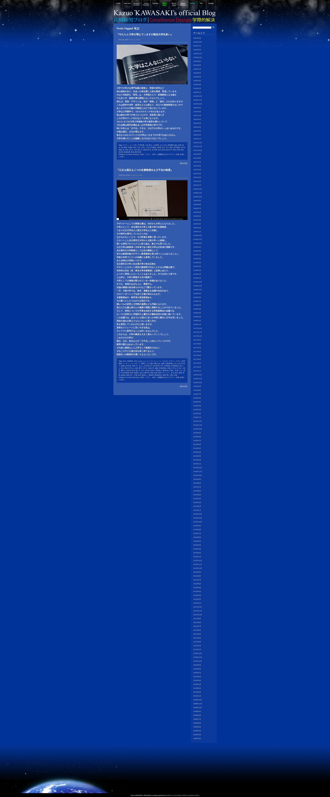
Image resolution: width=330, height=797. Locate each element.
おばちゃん (142, 361)
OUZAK (192, 3)
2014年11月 (197, 471)
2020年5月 (197, 216)
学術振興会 (163, 368)
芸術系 (121, 152)
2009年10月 (197, 708)
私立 (159, 150)
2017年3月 (197, 363)
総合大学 (169, 150)
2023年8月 (197, 65)
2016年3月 (197, 410)
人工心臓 (149, 363)
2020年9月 (197, 201)
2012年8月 (197, 576)
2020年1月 (197, 232)
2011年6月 (197, 630)
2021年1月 (197, 185)
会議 (162, 363)
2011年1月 (197, 649)
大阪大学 (151, 368)
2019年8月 (197, 251)
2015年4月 (197, 452)
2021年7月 (197, 162)
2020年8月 (197, 204)
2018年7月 (197, 301)
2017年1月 (197, 371)
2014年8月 (197, 483)
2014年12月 (197, 468)
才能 (126, 150)
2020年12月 (197, 189)
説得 (139, 375)
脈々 (131, 375)
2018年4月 (197, 313)
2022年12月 (197, 96)
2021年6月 (197, 166)
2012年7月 (197, 580)
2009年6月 (197, 723)
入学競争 (156, 145)
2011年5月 (197, 634)
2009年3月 (197, 735)
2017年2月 (197, 367)
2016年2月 (197, 413)
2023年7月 (197, 69)
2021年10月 (197, 150)
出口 (165, 145)
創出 (176, 145)
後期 (120, 150)
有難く (172, 370)
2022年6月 (197, 119)
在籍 (136, 368)
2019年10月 (197, 243)
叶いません (139, 366)
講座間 (151, 375)
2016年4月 (197, 406)
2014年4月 (197, 499)
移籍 (180, 373)
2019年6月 (197, 259)
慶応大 (123, 370)
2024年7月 (197, 46)
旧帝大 (152, 370)
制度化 (123, 366)
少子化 (182, 147)
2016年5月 (197, 402)
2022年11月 (197, 100)
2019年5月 (197, 263)
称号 (176, 373)
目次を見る (184, 163)
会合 (158, 363)
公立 (161, 145)
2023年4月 (197, 81)
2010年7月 (197, 673)
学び (163, 147)
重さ (168, 375)
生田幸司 (146, 373)
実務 (168, 368)
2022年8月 (197, 112)
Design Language (146, 4)
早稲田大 (159, 370)
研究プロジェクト (164, 373)
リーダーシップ (127, 363)
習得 (174, 150)
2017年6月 (197, 352)
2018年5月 (197, 309)
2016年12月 (197, 375)
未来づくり (179, 370)
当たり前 (182, 368)
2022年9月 (197, 108)
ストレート (157, 361)
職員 (127, 375)
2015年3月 (197, 456)
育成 (178, 150)
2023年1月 (197, 92)
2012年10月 (197, 568)
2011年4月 (197, 638)
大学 (138, 147)
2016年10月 (197, 382)
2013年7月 (197, 533)
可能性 (130, 147)
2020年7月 (197, 208)
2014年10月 (197, 475)
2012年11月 (197, 564)
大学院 (158, 147)
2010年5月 (197, 680)
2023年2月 (197, 88)
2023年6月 (197, 73)
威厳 (156, 368)
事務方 (143, 363)
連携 (164, 375)
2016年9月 (197, 386)
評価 (135, 375)
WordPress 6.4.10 (170, 795)
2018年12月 (197, 282)
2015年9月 (197, 433)
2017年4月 (197, 359)
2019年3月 (197, 270)
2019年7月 (197, 255)
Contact (211, 3)
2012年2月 (197, 599)
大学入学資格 (151, 147)
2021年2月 (197, 181)
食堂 (175, 375)
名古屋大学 (148, 366)
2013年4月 (197, 545)
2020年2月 (197, 228)
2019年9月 (197, 247)
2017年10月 (197, 336)
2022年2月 (197, 135)
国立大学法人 (129, 368)
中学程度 (141, 145)
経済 (163, 150)
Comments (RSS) (193, 795)
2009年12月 (197, 700)
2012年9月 (197, 572)
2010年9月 (197, 665)
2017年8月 (197, 344)
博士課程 (124, 147)
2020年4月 (197, 220)
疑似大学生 (147, 150)
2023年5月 (197, 77)
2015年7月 (197, 441)
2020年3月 (197, 224)
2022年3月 (197, 131)
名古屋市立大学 (158, 366)
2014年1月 (197, 510)
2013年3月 (197, 549)
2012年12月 (197, 560)
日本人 (131, 150)
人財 (146, 145)
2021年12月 (197, 143)
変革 (140, 368)
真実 (155, 373)
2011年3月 (197, 642)
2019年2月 (197, 274)
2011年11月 (197, 611)
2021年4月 (197, 174)
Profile (118, 3)
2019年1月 (197, 278)
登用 (151, 373)
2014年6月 (197, 491)
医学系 (128, 366)
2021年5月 (197, 170)
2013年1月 (197, 557)
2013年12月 (197, 514)
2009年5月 (197, 727)
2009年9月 (197, 711)
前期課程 (171, 145)
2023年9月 (197, 61)
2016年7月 (197, 394)
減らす (140, 150)
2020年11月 (197, 193)
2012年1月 (197, 603)
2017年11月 (197, 332)
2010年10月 (197, 661)
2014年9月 (197, 479)
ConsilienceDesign (132, 154)
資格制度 (127, 152)
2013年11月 (197, 518)
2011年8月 (197, 622)
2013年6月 (197, 537)
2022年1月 (197, 139)
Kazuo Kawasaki (183, 4)
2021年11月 (197, 146)
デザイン (126, 145)
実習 (171, 147)
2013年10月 (197, 522)
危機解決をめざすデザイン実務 (168, 154)
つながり (165, 361)
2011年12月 (197, 607)
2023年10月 (197, 57)
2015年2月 (197, 460)
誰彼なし (145, 375)
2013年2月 (197, 553)
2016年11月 (197, 379)
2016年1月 (197, 417)
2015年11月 (197, 425)
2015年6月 (197, 444)
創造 (180, 145)
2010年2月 (197, 692)
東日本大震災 (174, 4)
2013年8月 (197, 530)
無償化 (136, 373)
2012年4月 (197, 591)
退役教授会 (158, 375)
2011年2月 (197, 646)
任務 (154, 363)
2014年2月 (197, 506)
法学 (135, 150)
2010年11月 (197, 657)
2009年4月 (197, 731)
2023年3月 (197, 85)
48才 (124, 361)
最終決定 (166, 370)
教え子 (138, 370)
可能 (133, 366)
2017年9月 (197, 340)
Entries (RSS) (182, 795)
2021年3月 (197, 177)
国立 (134, 147)
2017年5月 (197, 355)
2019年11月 (197, 239)
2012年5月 (197, 588)
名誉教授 (167, 366)
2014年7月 (197, 487)
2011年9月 (197, 619)
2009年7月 (197, 719)
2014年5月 (197, 495)
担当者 (128, 370)
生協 (141, 373)
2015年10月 (197, 429)
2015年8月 (197, 437)
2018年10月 (197, 290)
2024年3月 (197, 50)
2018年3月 (197, 317)
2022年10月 (197, 104)
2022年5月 (197, 123)
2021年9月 (197, 154)
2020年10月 (197, 197)
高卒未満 (138, 152)
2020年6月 (197, 212)
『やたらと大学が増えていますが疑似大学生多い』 (145, 34)
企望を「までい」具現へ (148, 154)
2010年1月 (197, 696)
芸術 (182, 150)
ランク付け (133, 145)
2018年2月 (197, 321)
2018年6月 (197, 305)
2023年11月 (197, 54)
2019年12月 (197, 235)
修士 (150, 145)
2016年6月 (197, 398)
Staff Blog (155, 3)
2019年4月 (197, 266)
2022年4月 (197, 127)
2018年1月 (197, 324)
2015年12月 (197, 421)
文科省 (147, 370)
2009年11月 (197, 704)
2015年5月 (197, 448)
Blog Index (127, 3)
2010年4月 (197, 684)
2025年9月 (197, 38)
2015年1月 (197, 464)
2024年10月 (197, 42)
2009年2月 (197, 738)
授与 (133, 370)
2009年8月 (197, 715)
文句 (142, 370)
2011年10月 (197, 615)
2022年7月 (197, 115)
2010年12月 (197, 653)
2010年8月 (197, 669)
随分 (172, 375)
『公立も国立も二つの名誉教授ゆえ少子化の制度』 (145, 170)
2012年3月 (197, 595)
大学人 (143, 147)
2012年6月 (197, 584)
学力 (167, 147)
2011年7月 (197, 626)
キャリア (150, 361)
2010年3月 (197, 688)
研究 (155, 150)
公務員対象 (169, 363)
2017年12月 (197, 328)
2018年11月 (197, 286)
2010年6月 (197, 677)
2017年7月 (197, 348)
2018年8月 (197, 297)
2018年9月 (197, 293)
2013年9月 (197, 526)
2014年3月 (197, 502)
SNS (135, 361)
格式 (131, 373)
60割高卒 (130, 361)
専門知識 (177, 147)
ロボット (137, 363)
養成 (132, 152)
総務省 (123, 375)
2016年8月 (197, 390)
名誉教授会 (175, 366)
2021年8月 (197, 158)
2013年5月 (197, 541)
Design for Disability (137, 4)
